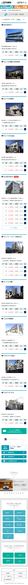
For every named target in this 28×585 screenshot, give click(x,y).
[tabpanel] (14, 485)
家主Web (21, 561)
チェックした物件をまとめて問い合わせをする (14, 431)
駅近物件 (9, 519)
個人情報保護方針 (8, 579)
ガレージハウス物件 (9, 536)
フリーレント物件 (9, 530)
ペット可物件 (9, 525)
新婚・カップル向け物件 (20, 518)
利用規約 (20, 576)
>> (22, 439)
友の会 (9, 555)
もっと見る (14, 228)
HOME (14, 570)
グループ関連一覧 (8, 576)
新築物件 (9, 513)
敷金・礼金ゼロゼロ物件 (20, 524)
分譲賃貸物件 (20, 513)
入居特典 (21, 555)
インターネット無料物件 (20, 530)
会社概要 (8, 573)
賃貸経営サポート (9, 561)
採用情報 (20, 573)
